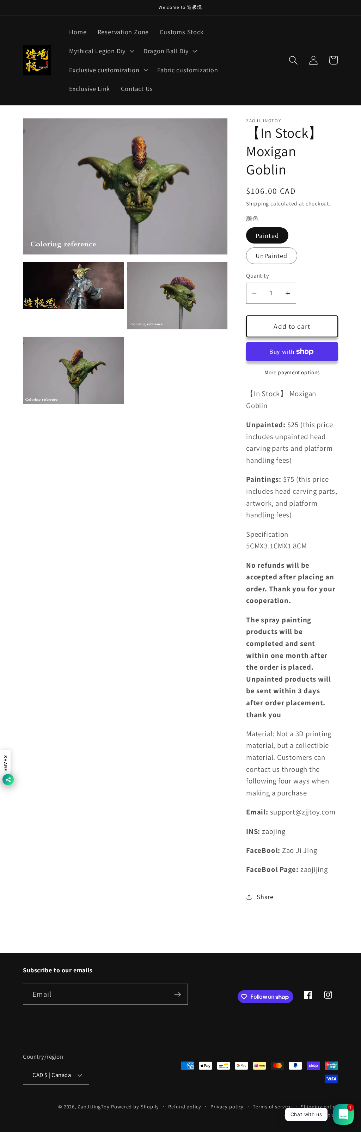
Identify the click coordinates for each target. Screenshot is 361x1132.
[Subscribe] (177, 994)
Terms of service (272, 1106)
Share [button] (265, 896)
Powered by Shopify (135, 1106)
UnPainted (272, 255)
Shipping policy (319, 1106)
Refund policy (184, 1106)
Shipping (257, 203)
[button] (101, 50)
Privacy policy (227, 1106)
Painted (267, 235)
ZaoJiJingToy (94, 1106)
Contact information (313, 1115)
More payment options (292, 372)
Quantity (257, 275)
